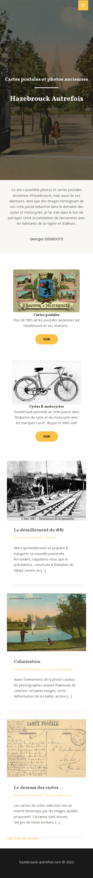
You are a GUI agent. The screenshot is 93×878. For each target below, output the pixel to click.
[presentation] (46, 491)
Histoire (51, 537)
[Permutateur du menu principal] (83, 5)
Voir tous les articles (23, 838)
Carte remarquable (59, 669)
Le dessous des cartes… (38, 788)
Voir (46, 339)
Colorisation (27, 662)
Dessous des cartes (59, 795)
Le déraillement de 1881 (39, 530)
